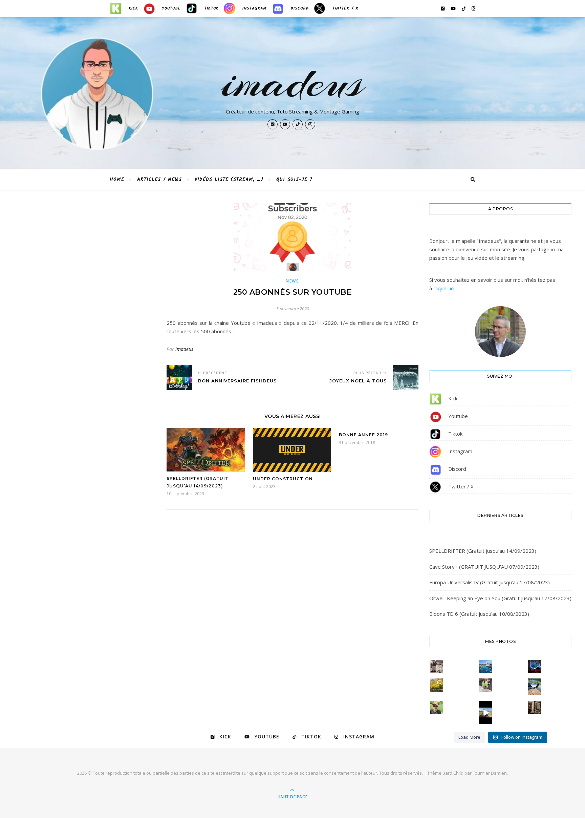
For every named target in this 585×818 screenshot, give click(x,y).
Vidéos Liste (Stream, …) (229, 179)
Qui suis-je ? (294, 179)
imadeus (292, 82)
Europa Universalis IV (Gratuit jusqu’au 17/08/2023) (489, 582)
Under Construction (283, 478)
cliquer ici (443, 288)
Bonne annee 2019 (363, 434)
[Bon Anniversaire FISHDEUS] (179, 377)
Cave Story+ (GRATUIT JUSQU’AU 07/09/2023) (484, 566)
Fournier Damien (490, 773)
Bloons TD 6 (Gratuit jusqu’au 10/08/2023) (479, 613)
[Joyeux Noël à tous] (405, 377)
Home (117, 179)
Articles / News (159, 179)
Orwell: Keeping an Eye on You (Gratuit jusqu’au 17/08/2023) (500, 598)
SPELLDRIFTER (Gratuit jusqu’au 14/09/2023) (482, 550)
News (292, 281)
